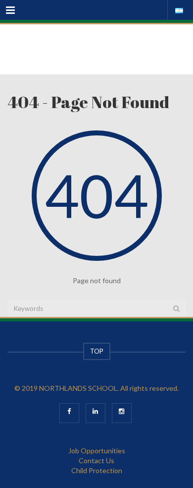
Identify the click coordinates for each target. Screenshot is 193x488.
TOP (96, 351)
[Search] (176, 308)
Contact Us (96, 460)
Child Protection (96, 470)
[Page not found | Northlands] (96, 49)
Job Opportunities (96, 450)
